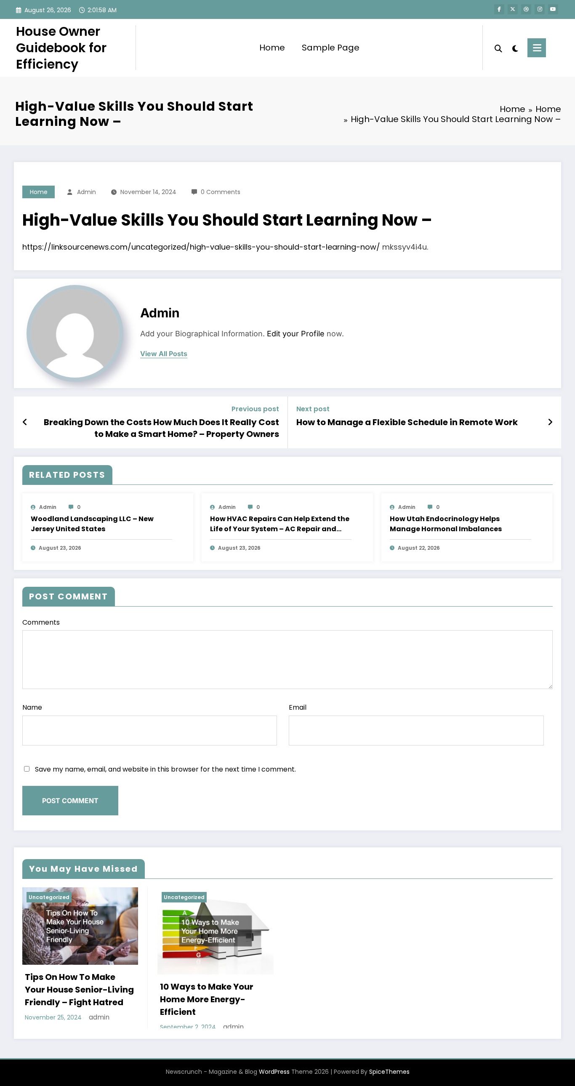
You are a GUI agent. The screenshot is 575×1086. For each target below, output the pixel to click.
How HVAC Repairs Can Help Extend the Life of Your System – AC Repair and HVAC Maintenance (279, 524)
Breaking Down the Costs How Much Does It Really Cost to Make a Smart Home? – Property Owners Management (161, 428)
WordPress (274, 1071)
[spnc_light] (515, 47)
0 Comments (220, 192)
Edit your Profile (296, 333)
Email (297, 707)
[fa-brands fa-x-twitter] (513, 9)
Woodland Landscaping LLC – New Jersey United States (92, 524)
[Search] (498, 47)
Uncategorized (49, 897)
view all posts (163, 354)
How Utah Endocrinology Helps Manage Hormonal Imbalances (446, 524)
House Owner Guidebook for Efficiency (61, 47)
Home (272, 47)
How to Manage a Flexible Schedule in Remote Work (407, 422)
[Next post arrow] (550, 422)
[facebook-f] (499, 9)
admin (86, 192)
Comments (41, 622)
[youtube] (553, 9)
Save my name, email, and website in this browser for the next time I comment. (165, 769)
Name (32, 707)
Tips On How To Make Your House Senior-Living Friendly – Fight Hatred (79, 989)
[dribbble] (526, 9)
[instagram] (540, 9)
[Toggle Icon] (536, 47)
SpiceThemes (389, 1071)
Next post (313, 409)
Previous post (255, 409)
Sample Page (330, 47)
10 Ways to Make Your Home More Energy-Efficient (206, 999)
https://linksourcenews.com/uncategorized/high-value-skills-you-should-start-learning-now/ (201, 247)
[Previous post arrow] (25, 422)
